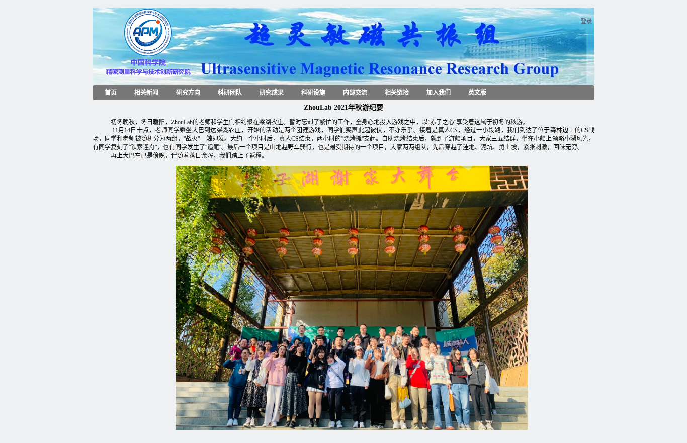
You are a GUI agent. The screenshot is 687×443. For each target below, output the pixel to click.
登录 (586, 21)
